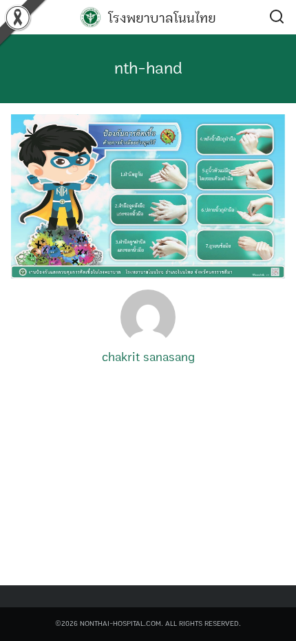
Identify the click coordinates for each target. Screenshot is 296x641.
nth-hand (148, 69)
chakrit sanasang (148, 357)
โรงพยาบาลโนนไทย (162, 17)
